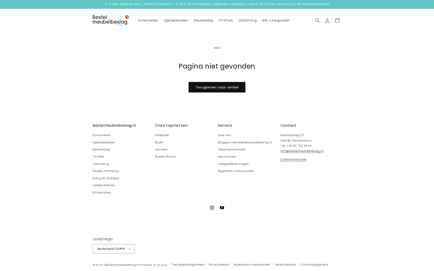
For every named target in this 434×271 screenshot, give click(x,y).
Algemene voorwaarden (236, 171)
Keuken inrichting (105, 171)
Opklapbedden (104, 142)
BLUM (159, 142)
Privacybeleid (219, 265)
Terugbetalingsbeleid (188, 265)
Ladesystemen (104, 185)
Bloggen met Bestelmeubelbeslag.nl (245, 142)
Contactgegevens (314, 265)
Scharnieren (102, 135)
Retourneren (227, 156)
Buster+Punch (165, 156)
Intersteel (162, 135)
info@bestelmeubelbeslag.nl (302, 151)
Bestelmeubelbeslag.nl (122, 265)
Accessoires (102, 192)
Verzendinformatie (231, 149)
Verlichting (101, 164)
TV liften (98, 156)
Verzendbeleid (285, 265)
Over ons (224, 135)
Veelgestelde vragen (233, 164)
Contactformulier (294, 159)
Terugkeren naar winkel (217, 87)
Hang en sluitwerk (106, 178)
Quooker (161, 149)
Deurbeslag (101, 149)
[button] (317, 20)
